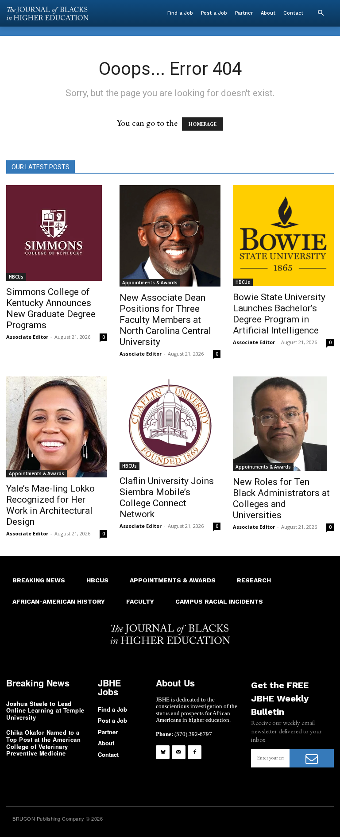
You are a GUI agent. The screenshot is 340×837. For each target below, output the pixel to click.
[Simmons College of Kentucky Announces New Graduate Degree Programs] (56, 233)
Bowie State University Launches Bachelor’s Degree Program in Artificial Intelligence (279, 314)
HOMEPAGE (202, 124)
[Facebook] (194, 752)
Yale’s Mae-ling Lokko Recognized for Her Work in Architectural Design (50, 505)
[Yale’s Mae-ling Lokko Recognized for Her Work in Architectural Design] (56, 426)
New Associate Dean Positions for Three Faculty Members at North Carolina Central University (165, 319)
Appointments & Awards (150, 282)
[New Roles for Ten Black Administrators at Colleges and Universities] (283, 423)
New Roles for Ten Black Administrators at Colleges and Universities (281, 498)
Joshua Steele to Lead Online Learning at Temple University (45, 710)
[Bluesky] (163, 752)
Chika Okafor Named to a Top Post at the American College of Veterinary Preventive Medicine (43, 742)
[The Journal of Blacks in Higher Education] (47, 13)
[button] (320, 13)
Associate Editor (27, 336)
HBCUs (16, 277)
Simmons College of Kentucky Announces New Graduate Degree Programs (51, 308)
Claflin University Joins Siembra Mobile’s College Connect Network (167, 497)
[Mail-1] (178, 752)
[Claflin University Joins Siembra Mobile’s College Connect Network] (170, 423)
